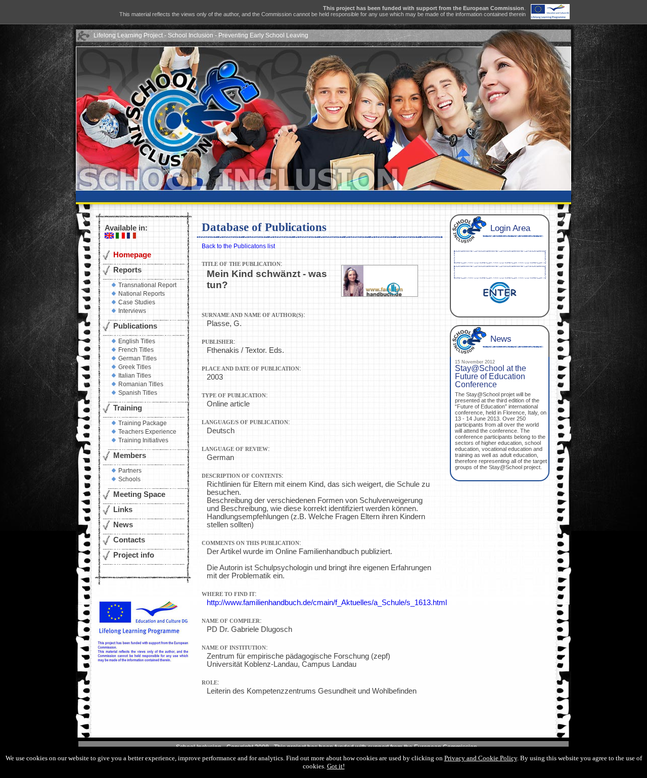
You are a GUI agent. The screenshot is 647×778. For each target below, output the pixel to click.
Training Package (142, 423)
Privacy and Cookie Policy (480, 758)
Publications (135, 326)
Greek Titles (134, 367)
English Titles (136, 341)
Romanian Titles (140, 384)
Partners (130, 470)
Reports (127, 270)
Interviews (132, 310)
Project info (133, 555)
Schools (129, 479)
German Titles (137, 358)
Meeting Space (139, 494)
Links (122, 510)
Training (127, 408)
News (123, 525)
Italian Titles (134, 375)
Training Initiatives (143, 440)
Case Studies (136, 302)
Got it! (336, 766)
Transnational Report (147, 285)
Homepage (132, 255)
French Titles (136, 349)
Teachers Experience (147, 431)
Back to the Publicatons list (238, 246)
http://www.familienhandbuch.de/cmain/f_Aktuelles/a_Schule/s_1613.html (327, 603)
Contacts (129, 540)
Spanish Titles (137, 392)
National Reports (141, 293)
